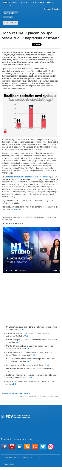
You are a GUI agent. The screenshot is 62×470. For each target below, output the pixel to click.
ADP (5, 6)
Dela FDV (50, 2)
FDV (5, 2)
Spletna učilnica (10, 13)
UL (10, 6)
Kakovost (13, 2)
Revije (41, 2)
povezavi (17, 209)
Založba (32, 2)
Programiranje (9, 464)
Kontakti (47, 9)
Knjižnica (23, 2)
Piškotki (40, 458)
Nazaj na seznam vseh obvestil (17, 393)
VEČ (23, 330)
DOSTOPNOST (10, 23)
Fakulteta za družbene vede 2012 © (17, 458)
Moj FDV (8, 18)
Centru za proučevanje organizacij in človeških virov (27, 177)
